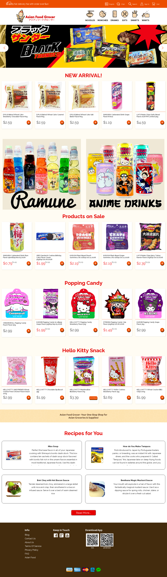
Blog (27, 535)
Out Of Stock (93, 398)
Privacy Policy (31, 550)
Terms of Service (33, 546)
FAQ (27, 553)
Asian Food (30, 557)
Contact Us (30, 538)
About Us (29, 542)
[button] (4, 47)
